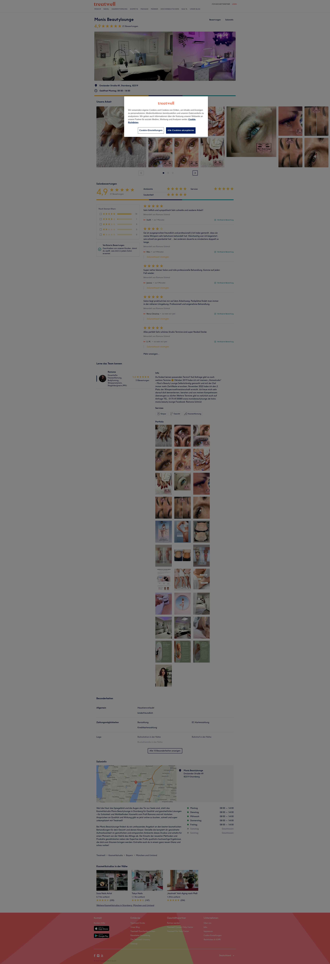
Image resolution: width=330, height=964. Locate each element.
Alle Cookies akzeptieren (180, 130)
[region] (166, 116)
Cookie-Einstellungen (151, 130)
